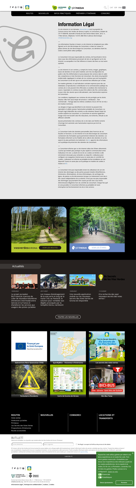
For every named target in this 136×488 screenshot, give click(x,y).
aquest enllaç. (84, 452)
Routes (29, 13)
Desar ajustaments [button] (106, 482)
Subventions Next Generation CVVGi (29, 363)
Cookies (45, 484)
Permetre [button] (124, 482)
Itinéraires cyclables (19, 420)
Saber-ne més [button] (113, 472)
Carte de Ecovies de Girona (68, 396)
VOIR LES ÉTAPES (101, 247)
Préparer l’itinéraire (86, 13)
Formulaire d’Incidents (29, 396)
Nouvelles (44, 13)
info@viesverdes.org (17, 482)
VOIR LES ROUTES (52, 247)
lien (89, 140)
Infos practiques (62, 13)
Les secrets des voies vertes (107, 363)
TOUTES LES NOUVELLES (68, 317)
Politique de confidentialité (33, 484)
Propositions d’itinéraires (21, 428)
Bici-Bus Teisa (106, 396)
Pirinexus (15, 423)
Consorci (105, 13)
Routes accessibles (18, 430)
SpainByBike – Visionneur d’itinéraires (68, 363)
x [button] (132, 453)
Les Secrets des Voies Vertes (22, 425)
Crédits (51, 484)
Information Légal (17, 484)
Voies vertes (16, 418)
